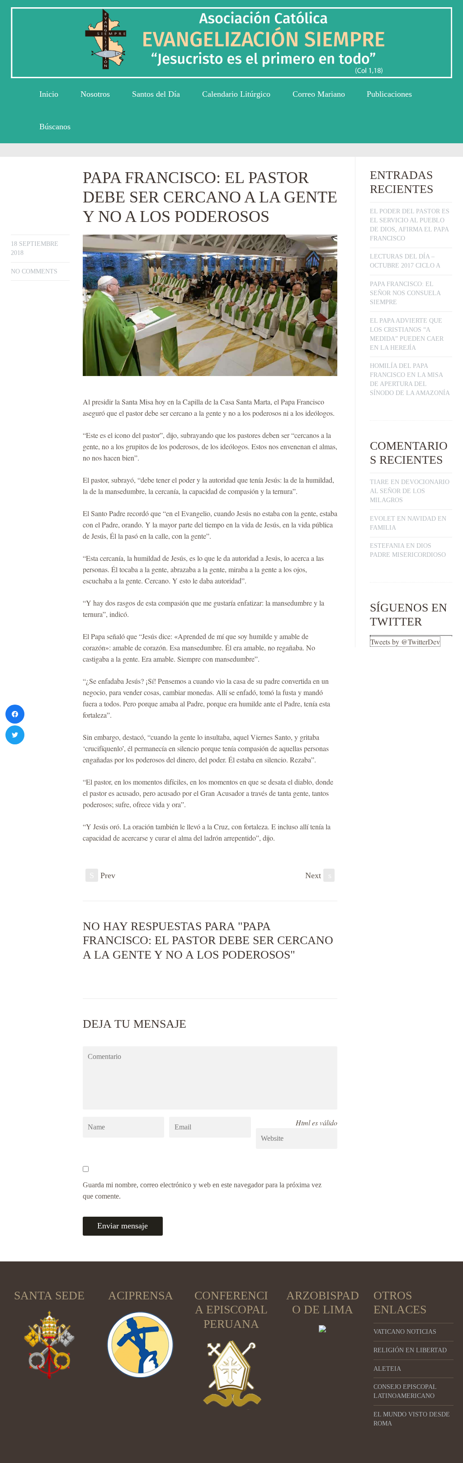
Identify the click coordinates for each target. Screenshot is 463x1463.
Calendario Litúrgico (236, 94)
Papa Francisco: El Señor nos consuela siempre (405, 293)
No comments (34, 271)
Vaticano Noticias (404, 1331)
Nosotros (95, 94)
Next (318, 875)
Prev (102, 875)
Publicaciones (389, 94)
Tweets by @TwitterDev (405, 641)
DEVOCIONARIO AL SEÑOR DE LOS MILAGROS (409, 491)
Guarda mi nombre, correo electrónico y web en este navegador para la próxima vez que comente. (202, 1190)
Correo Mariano (319, 94)
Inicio (48, 94)
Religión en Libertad (410, 1350)
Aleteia (387, 1368)
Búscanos (55, 126)
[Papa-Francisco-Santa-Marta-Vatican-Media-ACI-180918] (210, 305)
